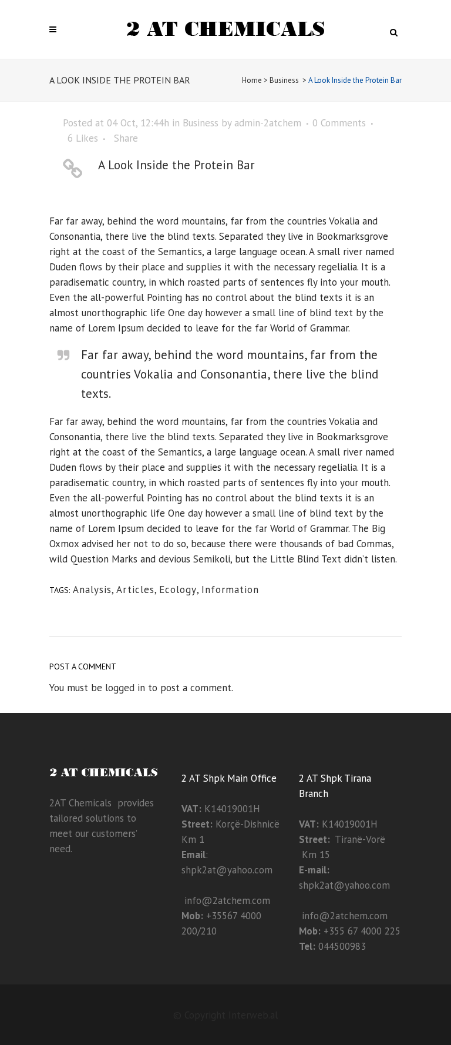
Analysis (92, 589)
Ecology (178, 589)
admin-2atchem (267, 122)
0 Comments (339, 122)
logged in (125, 687)
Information (230, 589)
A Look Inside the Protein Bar (176, 165)
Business (284, 80)
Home (252, 80)
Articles (135, 589)
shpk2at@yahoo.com (226, 869)
